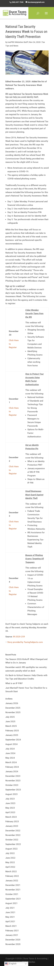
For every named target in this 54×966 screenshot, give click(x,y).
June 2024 (10, 753)
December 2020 (12, 939)
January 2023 (11, 826)
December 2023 (12, 776)
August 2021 (11, 903)
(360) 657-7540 (17, 2)
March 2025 (11, 726)
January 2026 (11, 703)
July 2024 (10, 749)
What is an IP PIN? (14, 683)
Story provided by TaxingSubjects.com (25, 642)
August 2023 (11, 794)
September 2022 (13, 844)
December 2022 (12, 830)
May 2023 (10, 808)
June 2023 (10, 803)
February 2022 (12, 876)
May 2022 (10, 862)
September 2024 (13, 739)
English (12, 963)
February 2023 (12, 821)
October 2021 (11, 894)
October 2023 (11, 785)
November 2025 (12, 712)
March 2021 (11, 926)
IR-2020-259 (19, 636)
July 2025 (10, 717)
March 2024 (11, 762)
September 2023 (13, 789)
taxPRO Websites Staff (18, 42)
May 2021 (10, 917)
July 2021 (10, 908)
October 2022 (11, 839)
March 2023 (11, 817)
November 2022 (12, 835)
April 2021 (10, 921)
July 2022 (10, 853)
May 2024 (10, 758)
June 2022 (10, 858)
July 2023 (10, 799)
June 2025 (10, 721)
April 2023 (10, 812)
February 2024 (12, 767)
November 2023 (12, 780)
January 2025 (11, 735)
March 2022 (11, 871)
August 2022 (11, 849)
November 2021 (12, 889)
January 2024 (11, 771)
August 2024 (11, 744)
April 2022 (10, 867)
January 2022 (11, 880)
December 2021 (12, 885)
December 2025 (12, 708)
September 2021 (13, 899)
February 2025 (12, 730)
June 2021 (10, 912)
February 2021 (12, 930)
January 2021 (11, 935)
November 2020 (12, 944)
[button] (46, 15)
